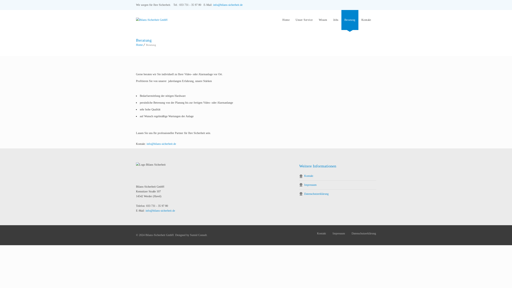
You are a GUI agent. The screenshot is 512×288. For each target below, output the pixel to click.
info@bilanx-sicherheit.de (228, 4)
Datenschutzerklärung (316, 193)
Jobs (335, 19)
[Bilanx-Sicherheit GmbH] (205, 20)
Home (286, 19)
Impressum (310, 184)
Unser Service (304, 19)
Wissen (323, 19)
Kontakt (366, 19)
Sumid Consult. (199, 235)
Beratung (349, 19)
